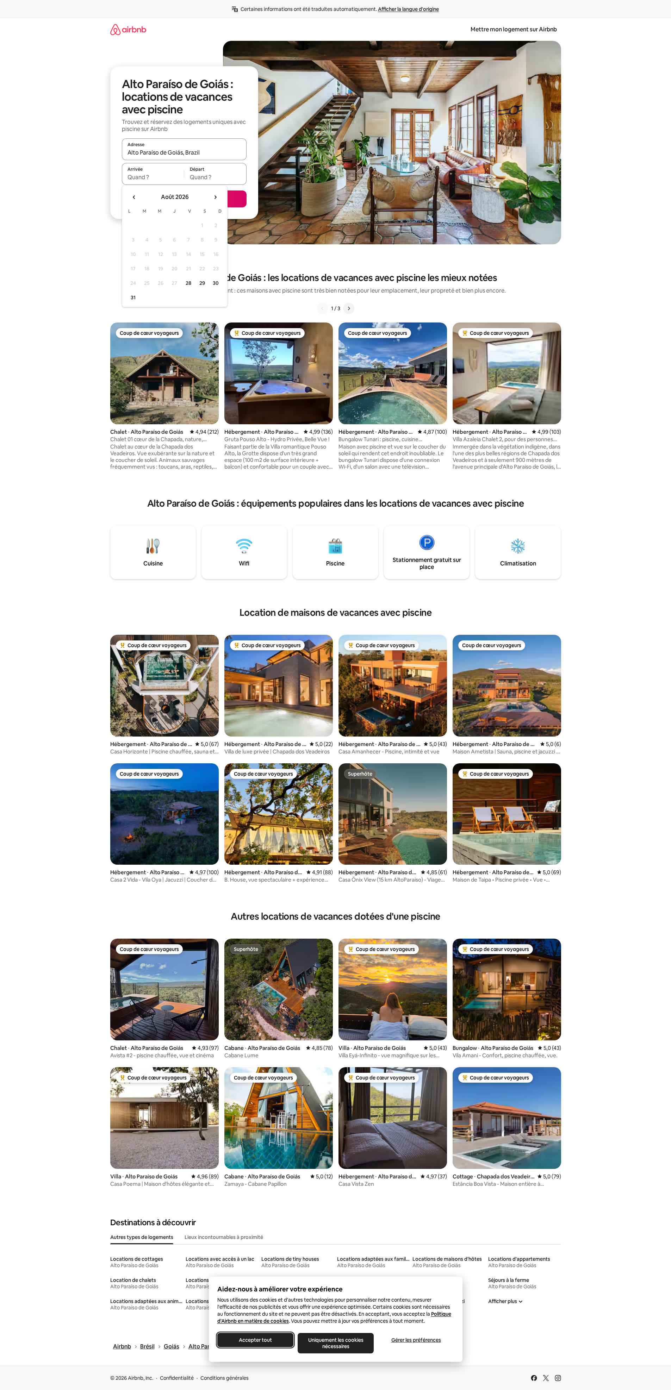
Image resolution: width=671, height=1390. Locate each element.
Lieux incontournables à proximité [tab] (224, 1237)
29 (202, 283)
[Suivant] (348, 308)
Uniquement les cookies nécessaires (335, 1343)
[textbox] (153, 177)
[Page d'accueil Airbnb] (128, 29)
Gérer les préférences (416, 1340)
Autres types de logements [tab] (141, 1237)
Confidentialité (177, 1378)
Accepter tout (255, 1340)
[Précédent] (322, 308)
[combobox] (184, 152)
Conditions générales (224, 1378)
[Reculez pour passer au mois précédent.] (134, 197)
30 (216, 283)
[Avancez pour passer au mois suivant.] (215, 197)
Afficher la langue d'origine (408, 9)
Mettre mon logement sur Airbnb (514, 29)
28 (188, 283)
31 (133, 297)
